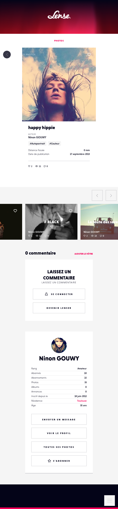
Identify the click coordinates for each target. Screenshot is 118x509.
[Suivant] (111, 195)
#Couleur (54, 143)
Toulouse (82, 400)
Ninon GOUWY (37, 137)
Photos (59, 40)
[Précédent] (97, 195)
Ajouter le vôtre (84, 254)
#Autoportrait (37, 143)
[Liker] (89, 54)
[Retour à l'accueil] (59, 15)
